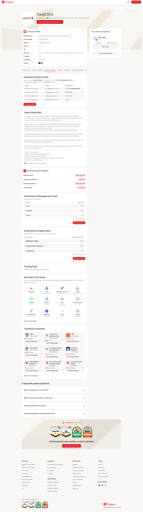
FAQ (86, 70)
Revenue (40, 70)
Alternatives (51, 479)
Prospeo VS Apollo (52, 485)
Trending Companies (77, 70)
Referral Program (77, 485)
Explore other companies (31, 375)
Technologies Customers (79, 476)
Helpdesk (75, 464)
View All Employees (106, 53)
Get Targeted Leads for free (71, 445)
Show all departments (79, 254)
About (34, 70)
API (23, 488)
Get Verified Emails (29, 104)
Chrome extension (26, 476)
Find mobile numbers (27, 479)
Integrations (25, 485)
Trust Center (101, 467)
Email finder (25, 470)
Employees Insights (50, 70)
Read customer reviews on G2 (29, 499)
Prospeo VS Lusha (52, 491)
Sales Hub (75, 488)
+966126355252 (43, 39)
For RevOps (50, 473)
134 (82, 211)
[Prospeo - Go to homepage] (8, 2)
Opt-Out (100, 464)
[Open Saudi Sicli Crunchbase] (42, 63)
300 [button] (81, 241)
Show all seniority (80, 218)
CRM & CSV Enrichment (28, 467)
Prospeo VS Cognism (52, 488)
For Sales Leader (51, 467)
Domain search (26, 482)
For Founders (50, 470)
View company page (31, 341)
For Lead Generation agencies (55, 464)
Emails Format (26, 70)
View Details (105, 46)
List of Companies (77, 479)
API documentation (78, 467)
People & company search (28, 464)
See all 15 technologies (30, 321)
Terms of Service (102, 473)
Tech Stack (67, 70)
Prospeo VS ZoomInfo (53, 482)
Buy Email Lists (77, 473)
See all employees (79, 222)
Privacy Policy (101, 470)
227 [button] (82, 246)
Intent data (25, 473)
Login (128, 2)
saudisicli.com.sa (44, 43)
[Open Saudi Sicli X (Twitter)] (39, 63)
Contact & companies (78, 470)
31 (82, 215)
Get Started (136, 2)
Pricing (74, 482)
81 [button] (82, 251)
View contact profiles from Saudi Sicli (36, 163)
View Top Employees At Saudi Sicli (48, 22)
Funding (59, 70)
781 (82, 206)
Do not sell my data (103, 476)
